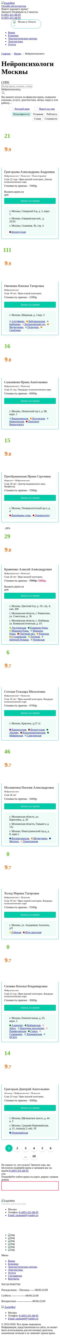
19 (34, 1156)
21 (7, 136)
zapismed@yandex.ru (23, 1215)
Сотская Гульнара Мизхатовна (24, 691)
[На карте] (30, 1186)
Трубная (35, 636)
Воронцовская (19, 418)
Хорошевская (34, 1034)
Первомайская (19, 1132)
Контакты (13, 1278)
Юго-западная (33, 932)
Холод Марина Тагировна (21, 893)
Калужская (38, 418)
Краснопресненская (33, 732)
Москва (12, 1209)
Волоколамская (20, 838)
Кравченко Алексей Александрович (28, 569)
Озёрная (16, 932)
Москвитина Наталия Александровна (29, 787)
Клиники (13, 35)
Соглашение (15, 1275)
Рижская (43, 633)
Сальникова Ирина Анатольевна (25, 382)
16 (7, 346)
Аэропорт (17, 1025)
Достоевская (18, 627)
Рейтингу (51, 114)
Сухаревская (18, 636)
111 (7, 250)
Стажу (37, 118)
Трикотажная (30, 841)
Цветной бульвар (19, 639)
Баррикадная (18, 729)
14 (7, 1053)
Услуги (12, 44)
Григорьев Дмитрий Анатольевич (27, 1089)
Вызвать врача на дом (14, 193)
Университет (42, 515)
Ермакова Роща (39, 627)
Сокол (33, 1031)
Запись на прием (30, 200)
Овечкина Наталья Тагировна (24, 286)
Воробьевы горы (21, 515)
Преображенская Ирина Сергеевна (27, 476)
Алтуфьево (17, 321)
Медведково (40, 838)
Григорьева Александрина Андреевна (29, 172)
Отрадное (32, 327)
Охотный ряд (27, 633)
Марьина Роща (19, 630)
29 (7, 536)
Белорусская (18, 232)
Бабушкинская (36, 321)
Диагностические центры (22, 38)
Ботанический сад (34, 324)
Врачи (11, 32)
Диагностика (15, 41)
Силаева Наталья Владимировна (25, 986)
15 (7, 440)
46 (7, 751)
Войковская (33, 1025)
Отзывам (38, 114)
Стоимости (51, 118)
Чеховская (38, 639)
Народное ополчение (31, 1028)
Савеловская (33, 735)
